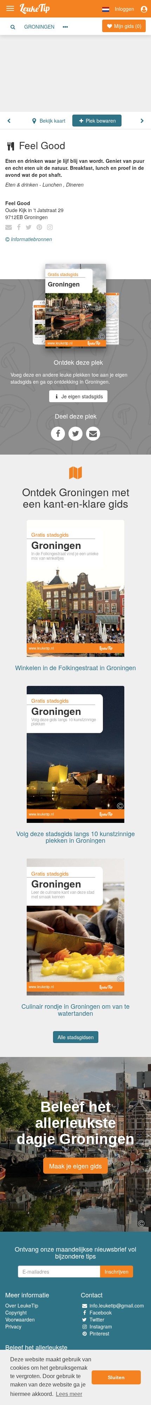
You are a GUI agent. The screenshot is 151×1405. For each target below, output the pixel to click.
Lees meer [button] (69, 1394)
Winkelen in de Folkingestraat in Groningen (75, 667)
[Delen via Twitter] (75, 433)
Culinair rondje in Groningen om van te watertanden (75, 1009)
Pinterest (99, 1333)
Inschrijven (117, 1271)
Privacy (13, 1326)
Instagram (101, 1326)
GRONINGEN (39, 26)
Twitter (97, 1319)
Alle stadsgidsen (76, 1037)
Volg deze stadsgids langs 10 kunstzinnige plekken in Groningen (75, 837)
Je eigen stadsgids (81, 396)
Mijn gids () (127, 25)
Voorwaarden (20, 1319)
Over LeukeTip (21, 1305)
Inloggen (124, 8)
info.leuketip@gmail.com (117, 1305)
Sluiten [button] (116, 1377)
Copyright (16, 1312)
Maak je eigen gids (75, 1165)
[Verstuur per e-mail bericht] (93, 433)
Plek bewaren (100, 120)
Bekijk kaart (51, 120)
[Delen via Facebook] (58, 433)
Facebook (101, 1312)
